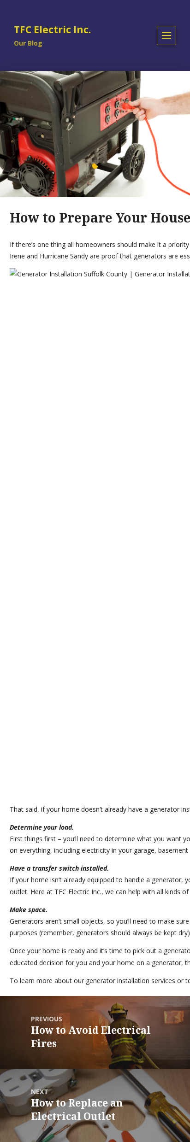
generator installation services (130, 980)
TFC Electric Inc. (77, 891)
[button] (166, 35)
